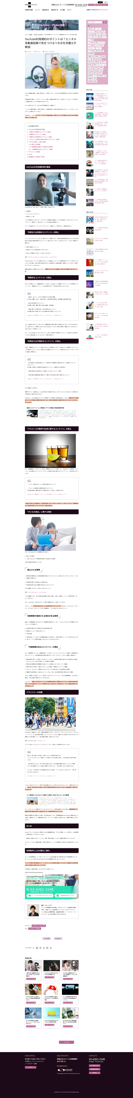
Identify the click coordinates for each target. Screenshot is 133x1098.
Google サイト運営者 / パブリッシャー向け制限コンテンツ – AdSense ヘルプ (46, 494)
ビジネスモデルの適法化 (99, 45)
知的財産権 (101, 67)
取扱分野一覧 (54, 9)
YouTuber (90, 37)
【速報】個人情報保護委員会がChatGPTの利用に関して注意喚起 (101, 283)
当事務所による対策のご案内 (36, 157)
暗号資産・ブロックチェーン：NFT (99, 64)
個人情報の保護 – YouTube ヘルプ (36, 740)
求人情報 (62, 9)
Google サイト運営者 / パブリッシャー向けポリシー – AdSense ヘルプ (45, 315)
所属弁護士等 (45, 9)
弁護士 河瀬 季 (48, 905)
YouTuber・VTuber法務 (49, 51)
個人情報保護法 (91, 53)
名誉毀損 (94, 59)
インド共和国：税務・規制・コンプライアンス (96, 42)
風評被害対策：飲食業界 (92, 81)
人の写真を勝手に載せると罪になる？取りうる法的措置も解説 (101, 326)
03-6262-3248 (97, 1059)
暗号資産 (89, 64)
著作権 (89, 70)
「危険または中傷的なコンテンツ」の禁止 (40, 137)
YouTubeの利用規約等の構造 (36, 129)
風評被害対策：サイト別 (92, 75)
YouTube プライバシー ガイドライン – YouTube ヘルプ (41, 776)
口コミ (89, 59)
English (105, 2)
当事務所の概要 (29, 9)
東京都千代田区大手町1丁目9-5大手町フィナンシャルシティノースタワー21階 (35, 1061)
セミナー (69, 9)
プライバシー (98, 48)
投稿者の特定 (90, 61)
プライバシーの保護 (34, 152)
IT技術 (100, 31)
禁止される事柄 (35, 144)
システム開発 (90, 45)
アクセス (31, 1067)
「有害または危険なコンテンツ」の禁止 (39, 132)
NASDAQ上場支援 (91, 34)
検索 (105, 22)
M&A (104, 31)
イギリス (104, 37)
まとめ (30, 154)
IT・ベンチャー (98, 28)
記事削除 (89, 72)
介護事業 (96, 50)
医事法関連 (103, 56)
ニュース (37, 9)
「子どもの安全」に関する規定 (37, 142)
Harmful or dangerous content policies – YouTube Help (42, 257)
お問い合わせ (91, 5)
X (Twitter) (98, 34)
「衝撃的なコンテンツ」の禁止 (37, 134)
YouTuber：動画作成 (97, 37)
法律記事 (88, 9)
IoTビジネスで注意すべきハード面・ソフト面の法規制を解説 (101, 315)
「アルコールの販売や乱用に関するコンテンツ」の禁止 (44, 139)
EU (93, 28)
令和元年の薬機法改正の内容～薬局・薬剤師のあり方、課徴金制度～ (101, 219)
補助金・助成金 (99, 70)
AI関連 (89, 28)
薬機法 (94, 70)
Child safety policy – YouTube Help (37, 592)
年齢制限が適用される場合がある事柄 (42, 147)
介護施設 (101, 50)
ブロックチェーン (91, 48)
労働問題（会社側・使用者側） (93, 56)
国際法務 (99, 59)
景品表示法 (103, 61)
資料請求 (104, 4)
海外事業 (95, 67)
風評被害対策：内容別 (92, 78)
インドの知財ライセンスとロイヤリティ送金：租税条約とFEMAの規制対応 (101, 262)
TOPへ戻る (66, 1042)
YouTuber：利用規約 (34, 928)
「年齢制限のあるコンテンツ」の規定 (42, 149)
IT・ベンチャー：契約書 (92, 31)
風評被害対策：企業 (102, 75)
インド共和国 (90, 39)
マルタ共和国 (90, 50)
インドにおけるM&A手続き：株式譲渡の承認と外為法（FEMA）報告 (101, 305)
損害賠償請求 (97, 61)
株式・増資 (90, 67)
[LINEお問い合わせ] (98, 5)
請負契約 (100, 72)
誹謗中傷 (94, 72)
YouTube (103, 34)
